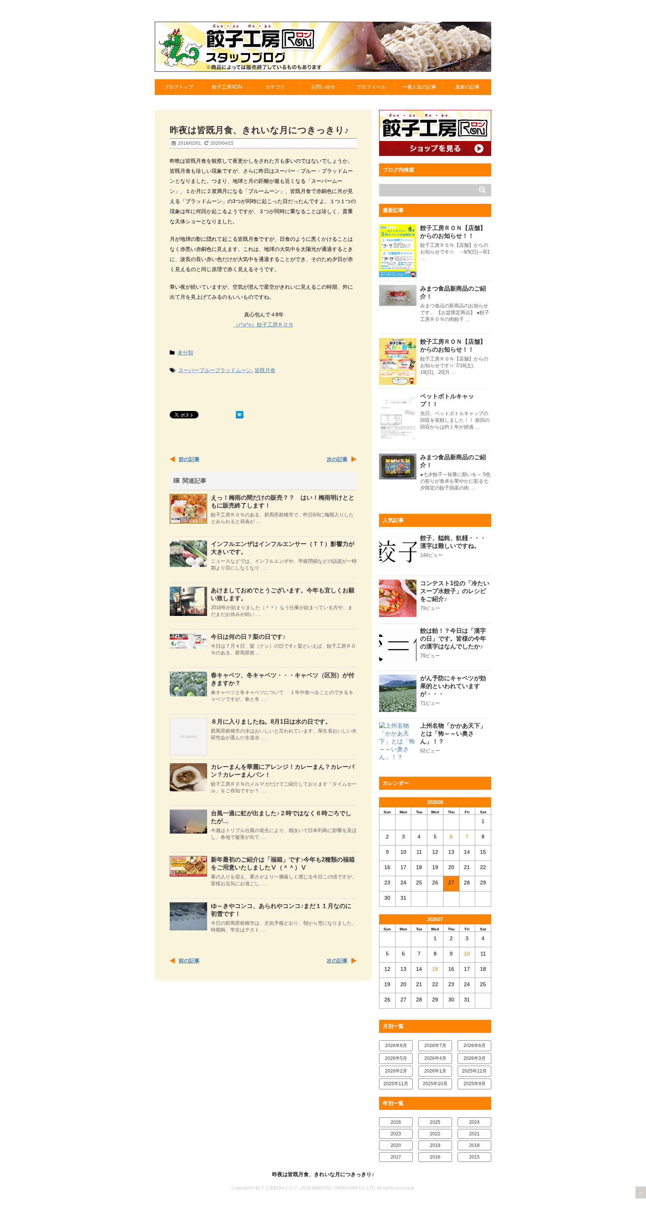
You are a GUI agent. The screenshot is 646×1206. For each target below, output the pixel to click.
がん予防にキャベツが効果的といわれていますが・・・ (453, 686)
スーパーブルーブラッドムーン (215, 370)
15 (435, 969)
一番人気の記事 (419, 87)
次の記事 (337, 459)
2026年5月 (396, 1058)
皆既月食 (265, 370)
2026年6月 (475, 1045)
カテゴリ (275, 87)
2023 (396, 1133)
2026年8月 (396, 1045)
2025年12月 (474, 1071)
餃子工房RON (227, 87)
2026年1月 (435, 1071)
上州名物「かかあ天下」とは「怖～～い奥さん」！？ (453, 733)
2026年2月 (396, 1071)
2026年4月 (435, 1058)
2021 (474, 1133)
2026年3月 (475, 1058)
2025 (435, 1122)
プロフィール (371, 87)
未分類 (185, 353)
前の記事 (189, 459)
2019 (435, 1145)
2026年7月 (435, 1045)
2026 (396, 1122)
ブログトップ (178, 87)
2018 (474, 1145)
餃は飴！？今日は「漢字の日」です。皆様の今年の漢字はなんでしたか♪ (453, 638)
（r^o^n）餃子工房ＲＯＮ (263, 325)
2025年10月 (435, 1083)
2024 (474, 1122)
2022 (435, 1133)
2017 (396, 1157)
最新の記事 (467, 87)
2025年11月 (396, 1083)
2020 (396, 1145)
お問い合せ (323, 87)
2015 (474, 1157)
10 (467, 954)
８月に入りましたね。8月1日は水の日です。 (271, 721)
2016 (435, 1157)
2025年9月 (475, 1083)
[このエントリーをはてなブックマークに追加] (239, 414)
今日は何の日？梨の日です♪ (248, 636)
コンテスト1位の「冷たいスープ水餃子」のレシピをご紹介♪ (454, 591)
